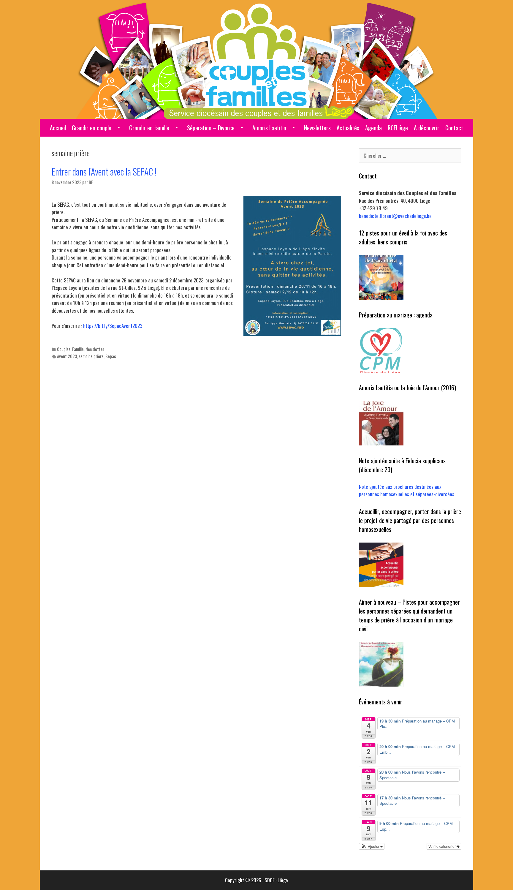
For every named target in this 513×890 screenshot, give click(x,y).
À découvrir (426, 127)
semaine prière (91, 356)
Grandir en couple (91, 127)
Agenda (373, 127)
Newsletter (95, 349)
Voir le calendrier (442, 846)
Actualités (348, 127)
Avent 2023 (67, 356)
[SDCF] (256, 58)
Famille (78, 349)
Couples (63, 349)
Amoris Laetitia (269, 127)
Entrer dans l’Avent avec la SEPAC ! (104, 171)
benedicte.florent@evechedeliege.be (395, 215)
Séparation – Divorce (211, 127)
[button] (371, 846)
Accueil (58, 127)
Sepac (110, 356)
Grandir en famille (149, 127)
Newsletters (317, 127)
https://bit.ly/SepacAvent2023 (112, 325)
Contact (454, 127)
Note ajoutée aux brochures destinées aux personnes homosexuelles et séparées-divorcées (406, 490)
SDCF (269, 880)
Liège (283, 880)
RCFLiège (398, 127)
